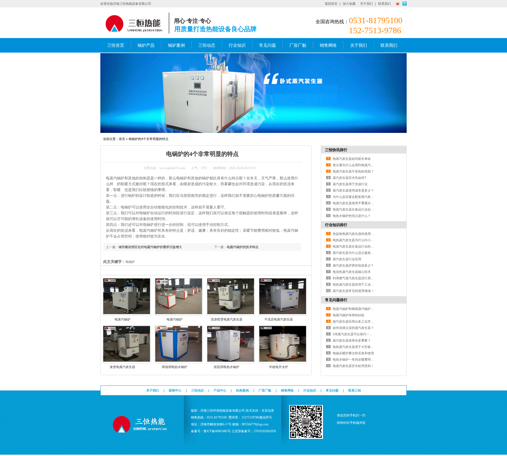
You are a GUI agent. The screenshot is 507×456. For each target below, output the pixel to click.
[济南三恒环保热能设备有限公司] (140, 434)
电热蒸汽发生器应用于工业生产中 (356, 284)
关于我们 (366, 4)
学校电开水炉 (278, 367)
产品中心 (220, 390)
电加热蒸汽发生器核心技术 (352, 272)
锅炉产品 (146, 45)
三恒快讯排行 (336, 150)
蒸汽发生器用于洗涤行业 (350, 184)
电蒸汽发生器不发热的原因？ (353, 171)
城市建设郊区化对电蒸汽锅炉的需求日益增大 (150, 247)
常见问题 (267, 45)
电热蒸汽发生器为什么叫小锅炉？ (356, 240)
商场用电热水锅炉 (174, 367)
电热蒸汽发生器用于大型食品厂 (355, 347)
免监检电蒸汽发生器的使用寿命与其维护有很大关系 (369, 234)
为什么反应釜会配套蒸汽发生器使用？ (360, 197)
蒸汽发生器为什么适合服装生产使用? (359, 253)
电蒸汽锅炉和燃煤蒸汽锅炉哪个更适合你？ (363, 309)
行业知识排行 (336, 225)
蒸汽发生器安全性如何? (349, 178)
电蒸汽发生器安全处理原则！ (353, 366)
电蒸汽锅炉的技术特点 (243, 247)
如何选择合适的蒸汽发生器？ (353, 328)
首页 (122, 139)
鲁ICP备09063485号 (217, 431)
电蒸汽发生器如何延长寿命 (352, 159)
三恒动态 (206, 45)
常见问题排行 (336, 300)
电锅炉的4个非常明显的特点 (148, 139)
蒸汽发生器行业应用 (347, 259)
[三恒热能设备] (253, 132)
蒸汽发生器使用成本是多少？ (353, 190)
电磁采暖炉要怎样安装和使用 (353, 353)
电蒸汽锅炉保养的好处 (348, 315)
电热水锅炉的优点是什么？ (352, 216)
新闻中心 (175, 390)
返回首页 (331, 4)
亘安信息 (267, 410)
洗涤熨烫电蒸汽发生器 (226, 319)
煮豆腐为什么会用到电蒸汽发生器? (357, 165)
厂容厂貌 (297, 45)
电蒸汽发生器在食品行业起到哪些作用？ (361, 209)
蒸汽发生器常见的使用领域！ (353, 291)
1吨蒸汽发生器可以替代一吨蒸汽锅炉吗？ (362, 334)
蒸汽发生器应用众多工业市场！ (355, 321)
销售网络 (328, 45)
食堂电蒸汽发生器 (122, 367)
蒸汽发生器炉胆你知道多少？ (353, 265)
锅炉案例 (176, 45)
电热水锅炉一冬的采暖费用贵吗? (356, 359)
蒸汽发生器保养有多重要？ (352, 340)
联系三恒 (354, 390)
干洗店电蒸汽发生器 (278, 319)
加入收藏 (349, 4)
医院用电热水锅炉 (226, 367)
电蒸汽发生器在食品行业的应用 (355, 246)
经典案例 (242, 390)
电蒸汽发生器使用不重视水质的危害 (358, 203)
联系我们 (384, 4)
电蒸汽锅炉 (122, 319)
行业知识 (237, 45)
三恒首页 (115, 45)
